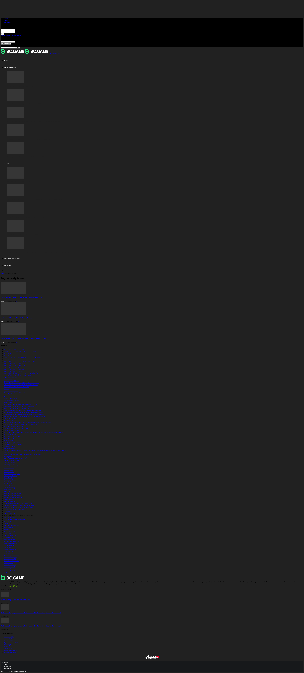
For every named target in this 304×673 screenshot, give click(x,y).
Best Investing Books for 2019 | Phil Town (15, 600)
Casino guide (8, 456)
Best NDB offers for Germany (13, 496)
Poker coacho (8, 403)
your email (18, 42)
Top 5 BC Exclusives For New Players (20, 86)
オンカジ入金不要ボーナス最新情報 (14, 369)
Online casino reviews (10, 464)
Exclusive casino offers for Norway (14, 509)
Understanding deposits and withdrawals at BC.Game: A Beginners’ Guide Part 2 (31, 613)
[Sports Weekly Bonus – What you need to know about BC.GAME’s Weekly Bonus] (13, 335)
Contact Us (7, 666)
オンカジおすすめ (9, 353)
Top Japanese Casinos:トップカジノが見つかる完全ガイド (21, 424)
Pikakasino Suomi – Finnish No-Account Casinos (18, 507)
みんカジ (6, 359)
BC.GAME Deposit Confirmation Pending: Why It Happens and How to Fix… (34, 122)
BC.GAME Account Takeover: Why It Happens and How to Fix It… (30, 139)
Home (6, 60)
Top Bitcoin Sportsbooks (11, 430)
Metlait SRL (7, 529)
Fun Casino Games (9, 446)
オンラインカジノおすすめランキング (14, 349)
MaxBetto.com (8, 500)
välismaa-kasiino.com (10, 535)
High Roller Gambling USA (12, 474)
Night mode (7, 22)
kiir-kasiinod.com (9, 537)
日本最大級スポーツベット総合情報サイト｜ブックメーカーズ (21, 383)
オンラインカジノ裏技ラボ (11, 381)
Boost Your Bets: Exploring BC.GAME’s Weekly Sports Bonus (22, 297)
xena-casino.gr (8, 551)
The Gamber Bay (9, 472)
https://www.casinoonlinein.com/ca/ (15, 458)
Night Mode (7, 266)
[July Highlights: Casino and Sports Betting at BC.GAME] (15, 153)
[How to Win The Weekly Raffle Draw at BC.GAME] (15, 100)
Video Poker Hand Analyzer (12, 258)
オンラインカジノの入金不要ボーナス (14, 365)
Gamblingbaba (8, 470)
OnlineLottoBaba (9, 468)
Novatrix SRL (7, 521)
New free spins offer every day (13, 498)
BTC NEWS (7, 163)
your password (19, 32)
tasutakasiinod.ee (9, 531)
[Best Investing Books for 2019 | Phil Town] (5, 596)
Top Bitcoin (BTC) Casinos (12, 442)
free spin (6, 389)
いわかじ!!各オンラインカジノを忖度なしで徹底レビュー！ (21, 385)
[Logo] (13, 53)
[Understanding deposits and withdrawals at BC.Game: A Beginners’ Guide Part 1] (5, 622)
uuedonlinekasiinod (10, 565)
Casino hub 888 (8, 478)
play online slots (9, 420)
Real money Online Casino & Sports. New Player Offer (20, 405)
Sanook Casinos (9, 486)
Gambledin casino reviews (12, 466)
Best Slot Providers (9, 502)
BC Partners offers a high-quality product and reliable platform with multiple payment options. (33, 432)
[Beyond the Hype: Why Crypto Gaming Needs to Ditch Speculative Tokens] (15, 196)
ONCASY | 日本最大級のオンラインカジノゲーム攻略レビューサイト (23, 373)
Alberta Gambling (9, 488)
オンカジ (6, 355)
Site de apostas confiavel (11, 401)
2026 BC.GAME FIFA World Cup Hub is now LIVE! (24, 235)
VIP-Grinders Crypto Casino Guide (14, 519)
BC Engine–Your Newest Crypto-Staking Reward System (28, 217)
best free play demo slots (12, 436)
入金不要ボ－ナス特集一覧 (11, 367)
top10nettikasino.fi (9, 539)
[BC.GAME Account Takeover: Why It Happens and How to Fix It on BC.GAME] (15, 136)
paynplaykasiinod (9, 567)
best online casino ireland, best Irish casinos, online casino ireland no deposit (27, 422)
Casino (6, 19)
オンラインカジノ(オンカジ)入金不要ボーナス (17, 409)
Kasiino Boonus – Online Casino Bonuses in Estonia (19, 505)
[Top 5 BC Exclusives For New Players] (15, 83)
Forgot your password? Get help (11, 36)
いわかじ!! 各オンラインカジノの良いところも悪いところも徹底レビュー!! (25, 357)
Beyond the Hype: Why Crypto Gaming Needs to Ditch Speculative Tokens (34, 199)
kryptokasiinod (8, 569)
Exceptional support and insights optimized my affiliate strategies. (24, 415)
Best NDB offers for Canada (12, 494)
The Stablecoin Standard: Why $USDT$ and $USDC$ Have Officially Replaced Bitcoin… (39, 252)
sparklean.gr (8, 547)
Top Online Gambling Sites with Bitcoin (16, 428)
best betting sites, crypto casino (14, 426)
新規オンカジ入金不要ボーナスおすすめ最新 (16, 387)
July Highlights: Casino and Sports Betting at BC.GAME (27, 157)
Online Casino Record (10, 557)
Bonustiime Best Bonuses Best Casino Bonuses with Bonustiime (23, 454)
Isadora (3, 301)
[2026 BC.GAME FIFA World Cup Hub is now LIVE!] (15, 231)
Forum (6, 21)
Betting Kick (7, 492)
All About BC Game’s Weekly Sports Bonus (16, 318)
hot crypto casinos (10, 438)
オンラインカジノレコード (11, 555)
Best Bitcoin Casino (10, 68)
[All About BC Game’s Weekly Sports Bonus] (13, 314)
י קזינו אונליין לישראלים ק (10, 462)
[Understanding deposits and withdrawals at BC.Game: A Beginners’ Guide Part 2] (5, 609)
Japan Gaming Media (10, 377)
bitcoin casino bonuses (11, 391)
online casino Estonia (10, 476)
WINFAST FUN (8, 379)
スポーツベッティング (10, 397)
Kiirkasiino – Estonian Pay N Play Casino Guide (18, 504)
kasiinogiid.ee (8, 533)
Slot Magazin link (9, 545)
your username (20, 30)
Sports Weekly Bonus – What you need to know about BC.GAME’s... (25, 338)
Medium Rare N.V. (9, 527)
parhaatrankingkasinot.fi (11, 541)
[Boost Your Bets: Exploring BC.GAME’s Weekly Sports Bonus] (13, 294)
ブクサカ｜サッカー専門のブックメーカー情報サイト (19, 407)
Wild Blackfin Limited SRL (11, 525)
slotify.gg (6, 573)
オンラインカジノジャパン (11, 561)
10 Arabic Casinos (9, 482)
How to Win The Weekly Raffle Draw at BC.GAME (24, 104)
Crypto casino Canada (11, 418)
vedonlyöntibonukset (10, 399)
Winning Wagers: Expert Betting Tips (15, 393)
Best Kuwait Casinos (10, 484)
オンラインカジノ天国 (10, 559)
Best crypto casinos (10, 517)
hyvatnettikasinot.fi (10, 571)
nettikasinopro (8, 563)
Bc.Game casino (9, 440)
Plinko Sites (7, 490)
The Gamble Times (10, 480)
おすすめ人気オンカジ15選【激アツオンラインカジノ (19, 375)
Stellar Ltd (7, 523)
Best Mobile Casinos (10, 448)
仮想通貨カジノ (8, 452)
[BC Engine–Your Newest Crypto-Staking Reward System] (15, 213)
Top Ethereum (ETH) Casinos (13, 444)
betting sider (8, 395)
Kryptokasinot (8, 511)
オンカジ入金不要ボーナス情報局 (13, 363)
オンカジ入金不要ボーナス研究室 (13, 371)
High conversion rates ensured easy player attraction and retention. (25, 417)
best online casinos (10, 434)
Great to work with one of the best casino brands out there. (22, 411)
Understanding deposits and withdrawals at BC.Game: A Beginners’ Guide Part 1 (31, 626)
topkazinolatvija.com (10, 543)
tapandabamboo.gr (10, 549)
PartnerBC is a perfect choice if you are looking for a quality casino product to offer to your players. (35, 450)
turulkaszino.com (9, 553)
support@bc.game (14, 586)
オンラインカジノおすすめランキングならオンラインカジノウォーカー (24, 361)
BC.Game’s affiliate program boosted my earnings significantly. (23, 413)
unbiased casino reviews (11, 460)
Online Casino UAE (9, 513)
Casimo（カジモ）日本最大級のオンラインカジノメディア (21, 351)
